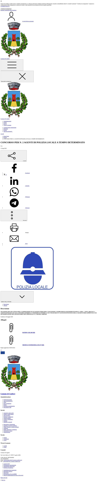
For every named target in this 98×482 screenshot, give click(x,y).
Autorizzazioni (6, 432)
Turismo (5, 420)
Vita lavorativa (6, 415)
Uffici (4, 402)
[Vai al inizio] (1, 350)
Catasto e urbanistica (8, 419)
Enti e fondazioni (7, 403)
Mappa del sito (4, 477)
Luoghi (5, 445)
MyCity (3, 480)
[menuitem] (16, 173)
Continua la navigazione (6, 8)
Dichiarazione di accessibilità (10, 474)
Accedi (2, 134)
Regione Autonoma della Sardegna (8, 10)
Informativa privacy (7, 471)
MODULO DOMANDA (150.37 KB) (33, 345)
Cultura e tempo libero (8, 414)
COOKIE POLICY (5, 6)
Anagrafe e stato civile (8, 413)
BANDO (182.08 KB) (28, 332)
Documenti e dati (7, 407)
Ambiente (5, 428)
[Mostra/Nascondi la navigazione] (12, 65)
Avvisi (4, 440)
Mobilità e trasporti (7, 422)
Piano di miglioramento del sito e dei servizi (13, 475)
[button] (7, 121)
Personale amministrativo (9, 406)
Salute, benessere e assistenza (10, 429)
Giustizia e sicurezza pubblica (10, 425)
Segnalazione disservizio (9, 466)
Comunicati (6, 439)
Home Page (6, 136)
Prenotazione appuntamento (9, 465)
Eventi (4, 447)
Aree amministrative (8, 401)
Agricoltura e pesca (7, 431)
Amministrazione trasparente (9, 470)
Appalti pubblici (7, 418)
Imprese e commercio (8, 416)
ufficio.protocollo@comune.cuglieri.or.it (13, 460)
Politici (5, 404)
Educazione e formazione (9, 424)
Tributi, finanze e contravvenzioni (11, 427)
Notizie (5, 437)
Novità (5, 137)
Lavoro (5, 130)
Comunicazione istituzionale (9, 127)
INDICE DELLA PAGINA (6, 301)
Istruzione (5, 128)
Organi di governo (7, 399)
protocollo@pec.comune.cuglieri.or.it (11, 461)
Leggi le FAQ (6, 463)
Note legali (5, 472)
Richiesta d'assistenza (8, 467)
